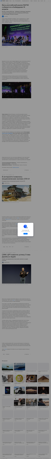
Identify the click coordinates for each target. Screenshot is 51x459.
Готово (25, 233)
